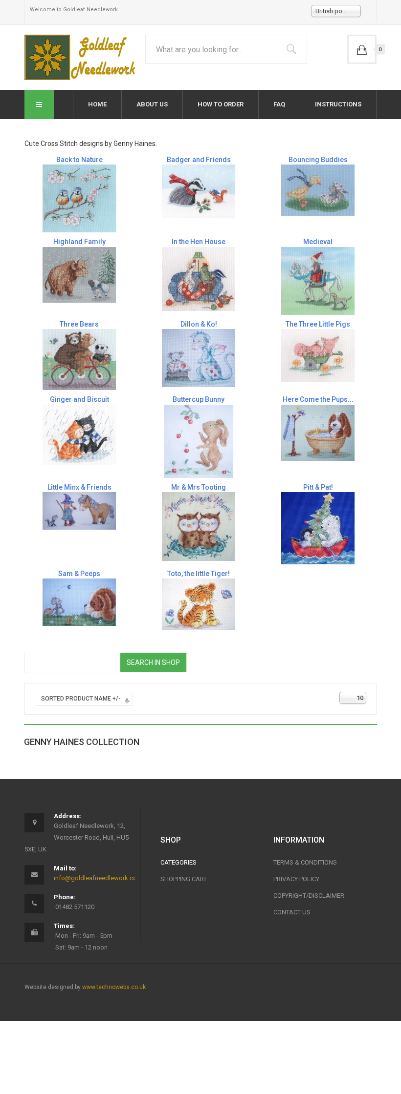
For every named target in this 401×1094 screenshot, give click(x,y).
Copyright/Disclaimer (308, 895)
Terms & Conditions (305, 862)
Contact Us (292, 912)
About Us (152, 104)
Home (97, 104)
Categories (178, 862)
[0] (362, 49)
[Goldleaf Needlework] (81, 57)
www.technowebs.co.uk (114, 987)
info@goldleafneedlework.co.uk (99, 878)
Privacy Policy (296, 879)
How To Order (221, 104)
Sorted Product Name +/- (81, 698)
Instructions (338, 104)
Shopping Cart (183, 879)
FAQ (279, 104)
